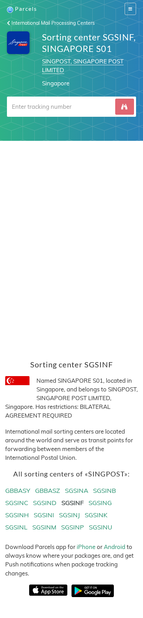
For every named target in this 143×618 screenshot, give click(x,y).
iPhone (86, 546)
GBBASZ (47, 491)
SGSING (100, 503)
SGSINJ (69, 515)
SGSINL (16, 527)
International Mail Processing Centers (52, 23)
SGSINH (17, 515)
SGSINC (16, 503)
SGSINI (44, 515)
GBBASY (17, 491)
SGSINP (72, 527)
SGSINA (76, 491)
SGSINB (104, 491)
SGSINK (96, 515)
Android (114, 546)
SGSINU (100, 527)
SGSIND (45, 503)
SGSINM (44, 527)
